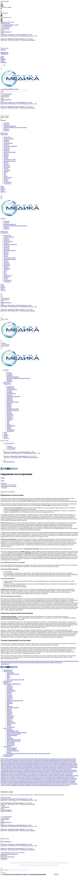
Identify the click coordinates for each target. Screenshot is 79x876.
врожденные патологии (31, 761)
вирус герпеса (4, 761)
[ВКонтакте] (4, 65)
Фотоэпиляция (11, 745)
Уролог (5, 176)
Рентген (9, 677)
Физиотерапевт (8, 177)
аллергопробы (12, 758)
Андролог (6, 140)
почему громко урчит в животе (52, 774)
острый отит (47, 771)
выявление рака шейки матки (53, 761)
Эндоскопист (7, 183)
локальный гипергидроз (7, 662)
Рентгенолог (7, 167)
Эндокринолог (7, 182)
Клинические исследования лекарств (16, 732)
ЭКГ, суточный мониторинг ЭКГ (15, 679)
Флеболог (6, 179)
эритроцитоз (54, 785)
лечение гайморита (58, 767)
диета (58, 764)
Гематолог (6, 144)
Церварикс (22, 784)
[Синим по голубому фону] (1, 11)
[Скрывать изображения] (1, 16)
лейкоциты (46, 767)
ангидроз (51, 661)
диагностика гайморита (26, 764)
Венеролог (6, 141)
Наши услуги (4, 52)
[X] (8, 469)
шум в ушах (7, 785)
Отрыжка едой (4, 772)
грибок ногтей (72, 763)
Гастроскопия (10, 672)
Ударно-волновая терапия (13, 741)
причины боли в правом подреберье (49, 775)
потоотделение (19, 661)
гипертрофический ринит (33, 763)
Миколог (9, 709)
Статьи (2, 61)
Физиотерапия (10, 743)
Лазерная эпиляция (12, 735)
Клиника (3, 49)
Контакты (3, 62)
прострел (42, 777)
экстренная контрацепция (18, 785)
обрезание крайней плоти (52, 770)
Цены (2, 56)
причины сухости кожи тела (17, 777)
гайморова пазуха (66, 761)
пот (24, 661)
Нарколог (6, 153)
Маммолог (9, 706)
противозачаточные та (51, 777)
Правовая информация (10, 126)
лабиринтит (9, 767)
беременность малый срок (57, 758)
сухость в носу (72, 779)
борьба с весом (38, 760)
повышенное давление (60, 772)
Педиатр (9, 752)
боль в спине (25, 760)
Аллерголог (10, 686)
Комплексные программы (13, 734)
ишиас (34, 765)
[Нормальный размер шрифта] (2, 4)
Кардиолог (6, 149)
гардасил (73, 761)
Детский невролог (11, 749)
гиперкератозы (11, 763)
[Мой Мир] (6, 469)
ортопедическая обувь (16, 771)
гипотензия (43, 763)
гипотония (49, 763)
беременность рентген (70, 758)
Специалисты (4, 54)
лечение (51, 767)
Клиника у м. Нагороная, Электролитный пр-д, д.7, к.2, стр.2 (17, 38)
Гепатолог (9, 695)
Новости (3, 59)
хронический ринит (63, 782)
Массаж (9, 736)
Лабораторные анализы (13, 674)
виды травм (73, 760)
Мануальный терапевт (10, 152)
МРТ (8, 675)
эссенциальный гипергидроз (41, 662)
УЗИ (5, 174)
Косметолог (7, 150)
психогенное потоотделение (41, 661)
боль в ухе (31, 760)
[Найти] (2, 92)
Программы (10, 738)
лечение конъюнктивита (7, 768)
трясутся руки (29, 781)
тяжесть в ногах (43, 781)
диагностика (16, 764)
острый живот (40, 771)
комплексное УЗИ (66, 765)
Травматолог (7, 170)
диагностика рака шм (38, 764)
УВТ (5, 173)
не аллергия (42, 770)
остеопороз (25, 771)
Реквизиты (6, 130)
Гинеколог (9, 696)
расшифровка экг (38, 778)
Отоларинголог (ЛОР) (9, 159)
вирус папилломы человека (15, 761)
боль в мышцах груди (15, 760)
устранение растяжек (18, 782)
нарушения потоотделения (8, 661)
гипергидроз (28, 552)
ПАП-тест (11, 772)
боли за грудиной (5, 760)
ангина (21, 758)
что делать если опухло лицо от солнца (62, 784)
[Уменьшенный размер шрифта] (1, 2)
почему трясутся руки (66, 774)
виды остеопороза (64, 760)
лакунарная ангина (37, 767)
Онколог (6, 156)
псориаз (67, 777)
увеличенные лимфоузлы (54, 781)
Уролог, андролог (11, 722)
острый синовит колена (68, 771)
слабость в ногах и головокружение (20, 779)
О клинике (6, 123)
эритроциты (61, 785)
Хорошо (56, 874)
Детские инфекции (12, 747)
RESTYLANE (4, 758)
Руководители (7, 137)
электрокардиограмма (30, 785)
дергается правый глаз (6, 764)
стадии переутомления (62, 779)
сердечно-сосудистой (26, 499)
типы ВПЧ (10, 781)
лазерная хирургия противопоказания (22, 767)
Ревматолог (7, 165)
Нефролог (9, 711)
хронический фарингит (12, 784)
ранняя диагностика (15, 778)
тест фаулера (4, 781)
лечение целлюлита (30, 768)
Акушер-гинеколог (9, 138)
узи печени (9, 782)
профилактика (61, 777)
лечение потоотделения (55, 662)
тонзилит (15, 781)
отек (76, 771)
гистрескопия (55, 763)
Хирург (6, 180)
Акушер (9, 685)
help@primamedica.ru (6, 31)
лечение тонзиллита (19, 768)
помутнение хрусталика (37, 774)
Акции (2, 58)
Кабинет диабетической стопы (15, 700)
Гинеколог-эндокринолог (10, 146)
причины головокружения (66, 775)
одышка (61, 770)
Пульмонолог (10, 717)
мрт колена (66, 768)
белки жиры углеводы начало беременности (38, 758)
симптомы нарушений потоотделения (24, 662)
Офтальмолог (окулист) (10, 161)
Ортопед (6, 158)
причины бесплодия (34, 775)
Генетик (9, 693)
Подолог (6, 162)
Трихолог (6, 171)
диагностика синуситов (50, 764)
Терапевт (6, 168)
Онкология (10, 713)
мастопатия (50, 768)
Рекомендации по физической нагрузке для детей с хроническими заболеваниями (28, 753)
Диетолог (9, 699)
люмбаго (44, 768)
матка (54, 768)
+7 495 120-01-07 (7, 26)
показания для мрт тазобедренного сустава (19, 774)
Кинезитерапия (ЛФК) (13, 731)
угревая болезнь (65, 781)
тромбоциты (22, 781)
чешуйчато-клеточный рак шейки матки (41, 784)
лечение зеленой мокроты (71, 767)
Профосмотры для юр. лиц (14, 739)
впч (24, 761)
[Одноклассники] (4, 469)
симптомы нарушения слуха (63, 778)
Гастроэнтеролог (8, 143)
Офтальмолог (10, 715)
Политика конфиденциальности (9, 854)
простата (37, 777)
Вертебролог (10, 689)
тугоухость (36, 781)
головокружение (64, 763)
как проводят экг (47, 765)
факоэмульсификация (29, 782)
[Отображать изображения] (1, 14)
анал (17, 758)
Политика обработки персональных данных (15, 127)
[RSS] (1, 470)
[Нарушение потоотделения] (8, 486)
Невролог (6, 155)
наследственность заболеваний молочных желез (26, 770)
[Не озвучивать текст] (1, 20)
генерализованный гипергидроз (69, 661)
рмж (44, 778)
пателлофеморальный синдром (22, 772)
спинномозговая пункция (37, 779)
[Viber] (10, 469)
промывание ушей (30, 777)
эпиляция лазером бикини (44, 785)
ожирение (66, 770)
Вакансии (6, 129)
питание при (50, 772)
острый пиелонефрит (56, 771)
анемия (25, 758)
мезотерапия (60, 768)
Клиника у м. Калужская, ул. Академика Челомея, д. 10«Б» (16, 34)
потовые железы (29, 661)
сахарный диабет (51, 778)
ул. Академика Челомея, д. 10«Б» (9, 24)
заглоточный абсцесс (10, 765)
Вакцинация (10, 729)
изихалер (29, 765)
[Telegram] (17, 469)
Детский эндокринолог (13, 750)
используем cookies (41, 874)
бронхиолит (46, 760)
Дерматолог (7, 147)
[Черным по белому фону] (1, 8)
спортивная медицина (50, 779)
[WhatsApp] (12, 469)
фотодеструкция (39, 782)
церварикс (28, 784)
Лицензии (6, 124)
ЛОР (8, 704)
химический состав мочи (50, 782)
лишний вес (38, 768)
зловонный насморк (21, 765)
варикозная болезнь (54, 760)
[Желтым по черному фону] (1, 10)
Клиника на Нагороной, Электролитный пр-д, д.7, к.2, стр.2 (16, 803)
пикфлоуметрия (42, 772)
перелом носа (34, 772)
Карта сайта (4, 855)
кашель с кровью (56, 765)
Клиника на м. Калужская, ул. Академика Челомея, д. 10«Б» (16, 798)
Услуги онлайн (11, 742)
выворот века (41, 761)
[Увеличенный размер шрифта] (2, 5)
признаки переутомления (21, 775)
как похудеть (39, 765)
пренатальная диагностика (8, 775)
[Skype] (14, 469)
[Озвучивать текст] (2, 18)
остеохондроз (32, 771)
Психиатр (6, 164)
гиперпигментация (21, 763)
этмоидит (67, 785)
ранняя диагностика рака (27, 778)
